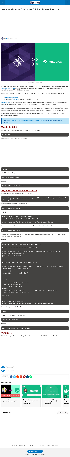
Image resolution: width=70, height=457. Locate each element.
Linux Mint (41, 445)
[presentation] (65, 396)
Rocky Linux (15, 99)
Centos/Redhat (20, 445)
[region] (35, 23)
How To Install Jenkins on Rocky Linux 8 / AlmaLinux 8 (30, 401)
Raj (7, 38)
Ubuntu (48, 445)
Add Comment (62, 412)
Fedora (34, 445)
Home (13, 445)
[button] (2, 2)
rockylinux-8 (10, 367)
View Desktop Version (35, 451)
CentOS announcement (8, 88)
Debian (29, 445)
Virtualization (55, 445)
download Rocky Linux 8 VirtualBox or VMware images (28, 120)
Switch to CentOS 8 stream (13, 97)
